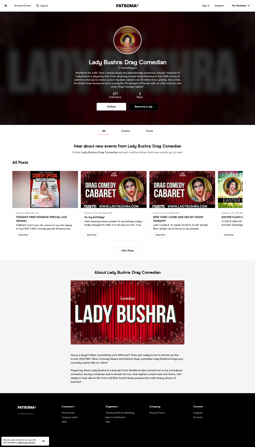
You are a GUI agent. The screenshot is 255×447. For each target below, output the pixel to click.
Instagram (198, 413)
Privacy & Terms (157, 413)
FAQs (64, 422)
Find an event (68, 413)
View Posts (127, 250)
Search (44, 5)
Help (108, 422)
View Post (23, 235)
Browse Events (23, 5)
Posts (149, 131)
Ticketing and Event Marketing (120, 413)
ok (43, 441)
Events (125, 131)
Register (219, 5)
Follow (111, 106)
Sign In (206, 5)
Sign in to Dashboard (115, 417)
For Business (239, 5)
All (103, 131)
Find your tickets (70, 417)
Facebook (197, 417)
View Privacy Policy (26, 442)
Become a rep (143, 106)
